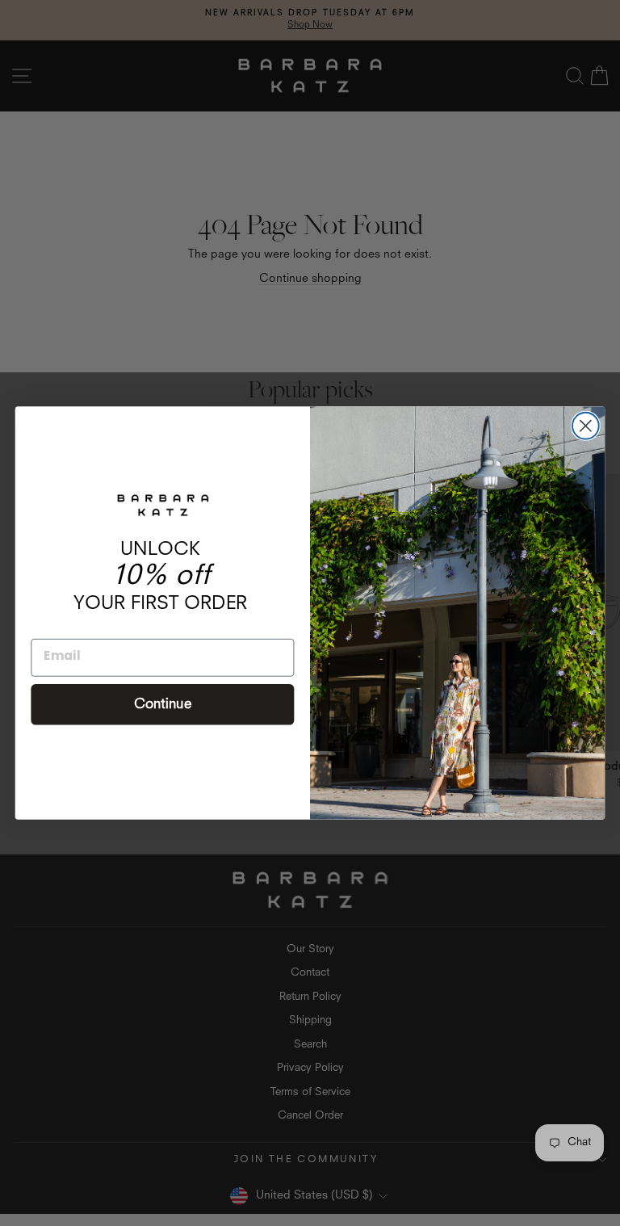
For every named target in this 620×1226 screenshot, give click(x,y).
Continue (162, 705)
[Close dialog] (585, 426)
